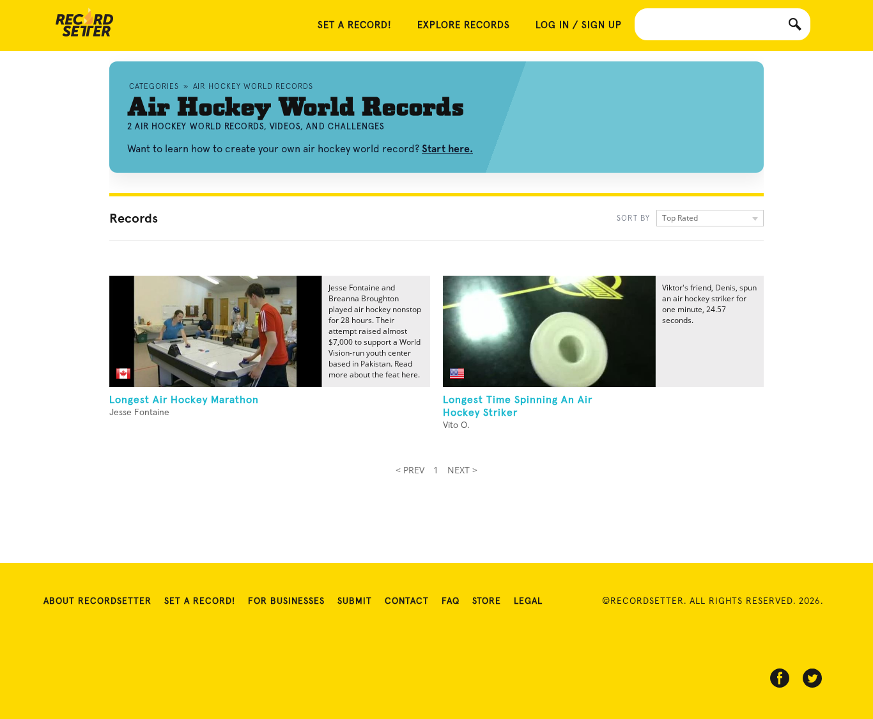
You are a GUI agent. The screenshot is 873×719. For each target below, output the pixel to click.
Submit (354, 601)
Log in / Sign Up (579, 25)
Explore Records (463, 25)
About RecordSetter (97, 601)
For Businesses (286, 601)
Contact (407, 601)
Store (486, 601)
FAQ (451, 601)
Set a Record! (199, 601)
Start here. (447, 149)
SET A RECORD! (355, 25)
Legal (528, 601)
